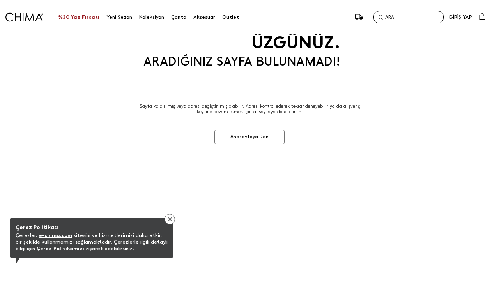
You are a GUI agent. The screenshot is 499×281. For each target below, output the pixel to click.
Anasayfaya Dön (249, 136)
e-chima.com (55, 235)
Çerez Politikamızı (60, 248)
